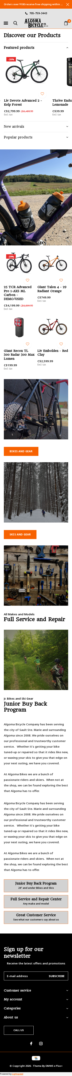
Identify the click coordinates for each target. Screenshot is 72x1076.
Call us (18, 1030)
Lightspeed (17, 1074)
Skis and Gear (20, 534)
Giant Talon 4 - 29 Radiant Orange (51, 289)
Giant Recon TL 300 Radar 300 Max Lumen (19, 355)
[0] (66, 23)
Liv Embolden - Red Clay (52, 353)
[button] (6, 23)
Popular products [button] (18, 137)
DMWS (49, 1066)
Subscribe (57, 976)
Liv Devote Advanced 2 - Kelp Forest (23, 102)
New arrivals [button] (14, 126)
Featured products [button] (19, 48)
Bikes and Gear (21, 451)
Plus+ (59, 1066)
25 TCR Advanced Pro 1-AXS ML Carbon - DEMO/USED (17, 293)
